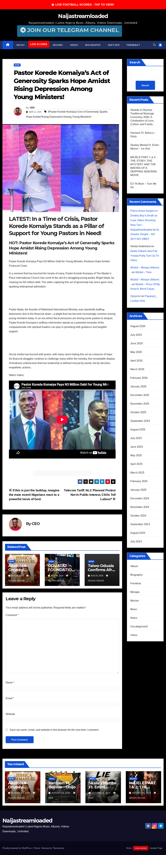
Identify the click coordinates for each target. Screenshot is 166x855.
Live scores (38, 44)
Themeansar (58, 848)
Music (21, 45)
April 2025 (136, 464)
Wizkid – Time (143, 272)
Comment (12, 615)
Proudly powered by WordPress (17, 848)
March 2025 (137, 472)
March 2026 (137, 369)
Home (129, 848)
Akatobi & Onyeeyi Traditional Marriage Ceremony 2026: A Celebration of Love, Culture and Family (142, 117)
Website (10, 714)
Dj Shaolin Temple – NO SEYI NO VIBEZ (144, 234)
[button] (154, 45)
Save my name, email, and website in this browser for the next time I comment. (54, 729)
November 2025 (139, 403)
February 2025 (139, 481)
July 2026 (136, 334)
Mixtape (114, 45)
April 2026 (136, 360)
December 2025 (139, 395)
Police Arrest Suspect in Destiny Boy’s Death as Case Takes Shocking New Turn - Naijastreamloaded (144, 220)
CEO (32, 107)
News (17, 65)
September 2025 (140, 421)
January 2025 (138, 489)
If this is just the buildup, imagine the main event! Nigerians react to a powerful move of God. (34, 495)
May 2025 (136, 455)
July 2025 (136, 438)
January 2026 (138, 386)
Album (134, 566)
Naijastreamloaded (83, 16)
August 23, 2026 (61, 793)
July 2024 (136, 541)
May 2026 (136, 352)
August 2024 (137, 532)
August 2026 (137, 326)
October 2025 (138, 412)
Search (135, 62)
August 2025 (137, 429)
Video (74, 45)
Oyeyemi (135, 296)
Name (10, 682)
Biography (93, 45)
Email (10, 698)
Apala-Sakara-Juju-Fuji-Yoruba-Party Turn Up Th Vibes (144, 256)
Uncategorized (139, 626)
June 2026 (136, 343)
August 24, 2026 (21, 793)
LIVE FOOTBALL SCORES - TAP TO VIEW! (84, 4)
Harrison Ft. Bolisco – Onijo (62, 785)
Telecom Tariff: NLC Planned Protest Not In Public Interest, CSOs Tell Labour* (90, 495)
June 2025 (136, 446)
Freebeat (133, 45)
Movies (58, 45)
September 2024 (140, 524)
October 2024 (138, 515)
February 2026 (139, 377)
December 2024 (139, 498)
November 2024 (139, 507)
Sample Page (156, 848)
